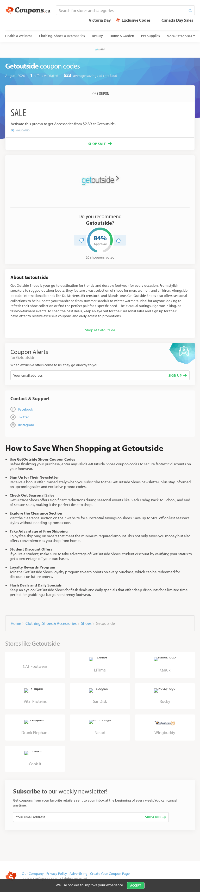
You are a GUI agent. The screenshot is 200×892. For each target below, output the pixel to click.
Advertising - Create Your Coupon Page (100, 873)
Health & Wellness (18, 35)
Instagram (26, 425)
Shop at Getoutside (100, 330)
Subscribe (153, 817)
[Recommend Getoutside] (118, 240)
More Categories (179, 36)
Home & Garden (122, 35)
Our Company (33, 873)
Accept (135, 885)
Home (16, 623)
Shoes (86, 623)
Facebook (25, 409)
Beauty (97, 35)
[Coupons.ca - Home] (28, 10)
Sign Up (175, 375)
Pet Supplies (150, 35)
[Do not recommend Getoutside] (82, 240)
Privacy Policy (56, 873)
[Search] (190, 10)
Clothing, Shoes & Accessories (62, 35)
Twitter (23, 417)
